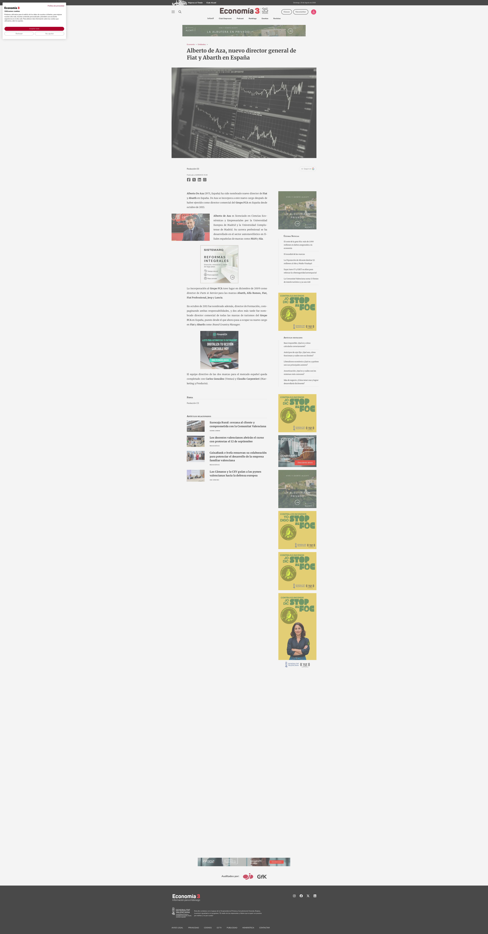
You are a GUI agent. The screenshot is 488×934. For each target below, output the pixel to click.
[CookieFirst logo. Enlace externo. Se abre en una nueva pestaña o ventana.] (11, 8)
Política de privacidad (56, 6)
